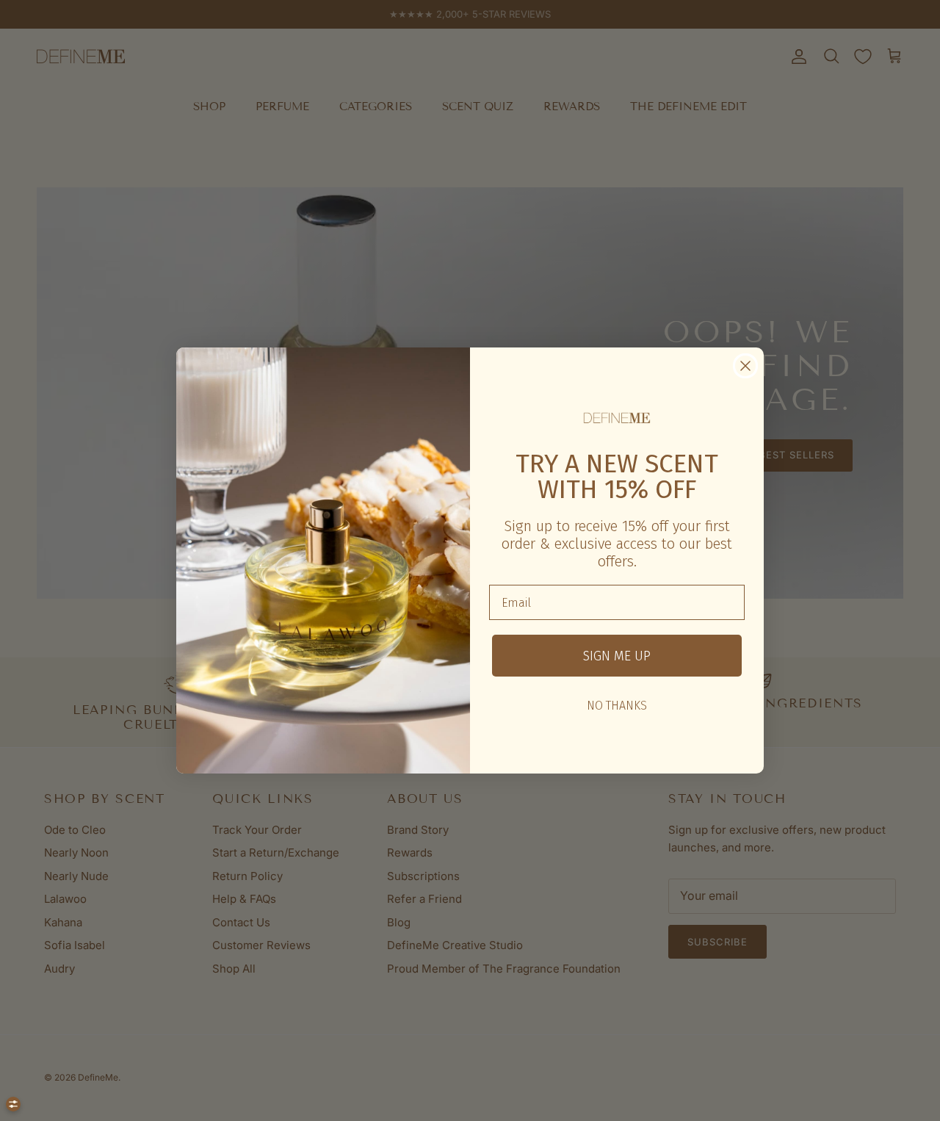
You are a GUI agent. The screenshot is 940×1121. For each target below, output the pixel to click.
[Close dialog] (745, 366)
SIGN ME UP (617, 656)
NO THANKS (617, 706)
